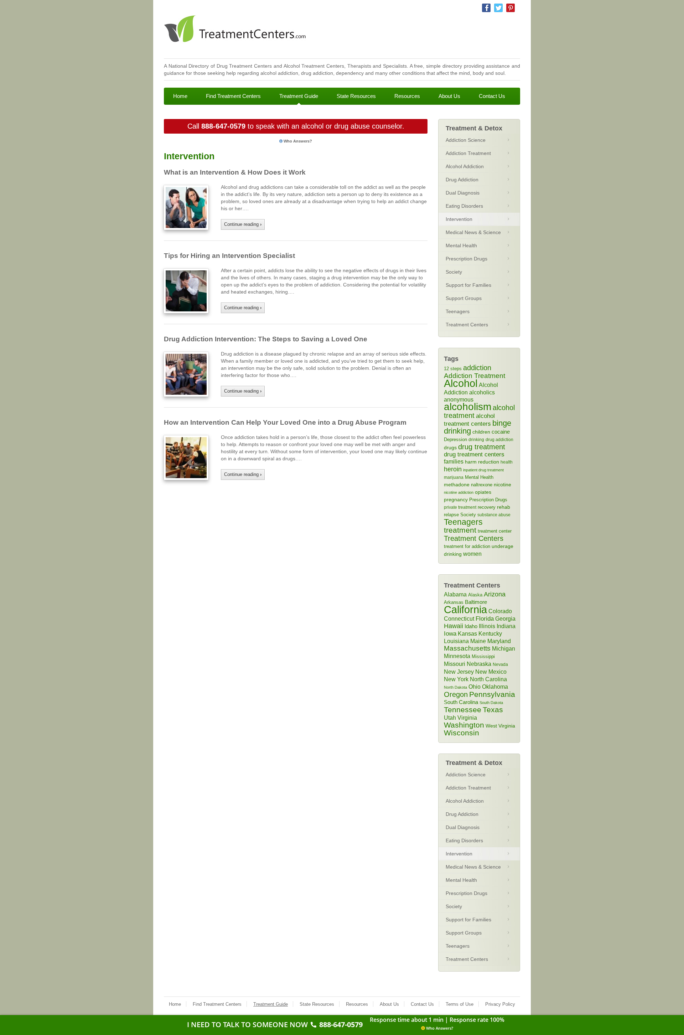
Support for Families (468, 285)
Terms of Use (459, 1004)
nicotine (502, 484)
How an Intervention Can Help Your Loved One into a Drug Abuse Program (285, 422)
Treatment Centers (467, 324)
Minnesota (457, 656)
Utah (450, 717)
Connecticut (459, 618)
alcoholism (467, 406)
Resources (407, 96)
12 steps (453, 368)
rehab (503, 507)
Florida (485, 618)
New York (456, 679)
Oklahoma (495, 686)
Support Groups (464, 298)
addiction (477, 367)
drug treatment (481, 447)
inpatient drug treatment (483, 470)
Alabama (455, 594)
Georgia (505, 618)
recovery (487, 507)
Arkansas (453, 602)
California (465, 609)
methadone (457, 484)
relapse (451, 514)
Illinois (487, 626)
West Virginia (500, 726)
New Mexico (491, 671)
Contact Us (492, 96)
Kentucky (490, 633)
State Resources (356, 96)
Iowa (450, 633)
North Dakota (455, 687)
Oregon (456, 694)
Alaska (475, 594)
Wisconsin (461, 733)
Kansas (467, 633)
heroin (453, 469)
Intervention (459, 219)
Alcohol (460, 383)
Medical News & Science (473, 232)
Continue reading (242, 224)
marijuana (453, 477)
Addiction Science (466, 140)
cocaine (501, 432)
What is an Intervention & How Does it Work (235, 172)
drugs (450, 447)
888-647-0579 (223, 126)
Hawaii (453, 626)
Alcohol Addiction (465, 166)
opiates (483, 492)
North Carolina (488, 679)
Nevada (500, 664)
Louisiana (456, 641)
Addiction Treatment (468, 153)
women (472, 553)
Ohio (474, 686)
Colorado (500, 611)
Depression (455, 439)
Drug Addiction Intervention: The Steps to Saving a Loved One (265, 339)
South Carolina (461, 702)
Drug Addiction (462, 179)
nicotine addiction (458, 492)
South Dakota (491, 702)
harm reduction (482, 462)
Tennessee (462, 709)
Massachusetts (467, 648)
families (453, 462)
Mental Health (461, 245)
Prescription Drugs (466, 259)
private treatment (460, 507)
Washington (464, 725)
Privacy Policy (500, 1004)
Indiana (506, 626)
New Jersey (459, 671)
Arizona (495, 594)
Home (180, 96)
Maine (478, 641)
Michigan (503, 648)
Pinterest (510, 8)
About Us (449, 96)
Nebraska (479, 664)
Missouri (454, 664)
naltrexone (481, 484)
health (507, 462)
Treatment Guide (298, 96)
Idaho (471, 626)
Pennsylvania (492, 694)
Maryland (499, 641)
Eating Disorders (464, 206)
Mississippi (483, 656)
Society (454, 272)
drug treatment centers (474, 454)
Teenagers (458, 311)
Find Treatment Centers (233, 96)
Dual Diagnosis (463, 193)
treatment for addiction (467, 546)
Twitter (498, 8)
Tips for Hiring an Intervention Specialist (229, 255)
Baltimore (476, 602)
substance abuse (494, 514)
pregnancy (456, 499)
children (481, 432)
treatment (460, 530)
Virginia (467, 717)
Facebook (486, 8)
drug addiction (499, 439)
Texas (493, 709)
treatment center (495, 531)
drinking (476, 439)
